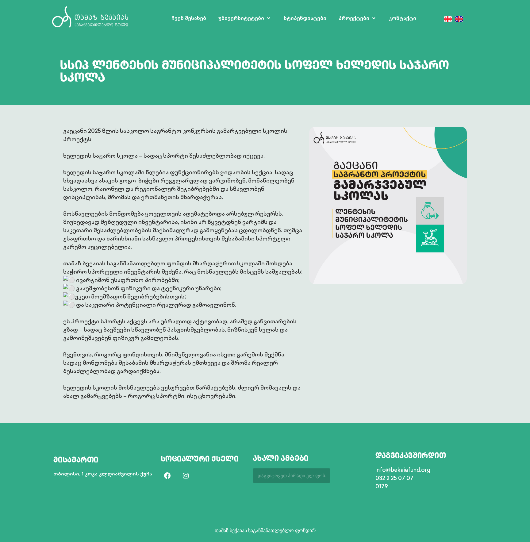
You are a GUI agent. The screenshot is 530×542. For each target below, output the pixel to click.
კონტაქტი (402, 18)
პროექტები (354, 18)
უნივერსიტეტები (241, 18)
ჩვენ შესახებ (188, 18)
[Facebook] (167, 475)
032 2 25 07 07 (394, 478)
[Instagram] (185, 475)
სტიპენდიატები (305, 18)
